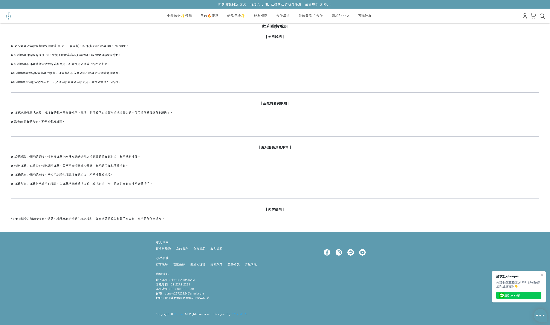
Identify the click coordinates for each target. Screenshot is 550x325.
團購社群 (364, 15)
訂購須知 (162, 264)
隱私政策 (216, 264)
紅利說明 (216, 248)
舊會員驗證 (163, 248)
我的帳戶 (182, 248)
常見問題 (251, 264)
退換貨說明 (197, 264)
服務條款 (234, 264)
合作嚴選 (283, 15)
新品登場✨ (236, 15)
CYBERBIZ (239, 314)
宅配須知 (179, 264)
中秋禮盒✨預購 (179, 15)
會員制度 (199, 248)
